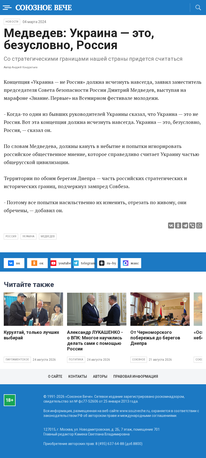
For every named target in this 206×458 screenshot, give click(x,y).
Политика (76, 359)
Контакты (77, 376)
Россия (11, 236)
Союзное (138, 359)
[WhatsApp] (199, 225)
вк (18, 263)
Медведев (48, 236)
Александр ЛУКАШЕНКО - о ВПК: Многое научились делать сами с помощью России (95, 340)
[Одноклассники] (178, 225)
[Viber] (192, 225)
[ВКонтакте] (171, 225)
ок (41, 263)
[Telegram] (185, 225)
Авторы (100, 376)
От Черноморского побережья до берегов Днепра (155, 338)
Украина (28, 236)
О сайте (55, 376)
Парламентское (17, 359)
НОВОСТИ (12, 21)
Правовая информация (135, 376)
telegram (87, 263)
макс (135, 263)
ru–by (111, 263)
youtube (65, 263)
